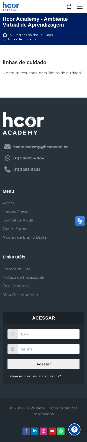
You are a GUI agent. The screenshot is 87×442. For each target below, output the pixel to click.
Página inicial (6, 35)
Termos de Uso (16, 269)
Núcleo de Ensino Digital (25, 237)
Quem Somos (15, 228)
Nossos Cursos (16, 211)
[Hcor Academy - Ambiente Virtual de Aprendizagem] (11, 6)
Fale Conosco (15, 286)
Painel (8, 203)
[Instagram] (43, 431)
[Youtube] (52, 431)
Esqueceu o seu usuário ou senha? (34, 376)
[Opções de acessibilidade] (74, 429)
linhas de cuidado (22, 39)
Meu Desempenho (20, 294)
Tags (49, 35)
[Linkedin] (34, 431)
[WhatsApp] (61, 431)
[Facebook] (26, 431)
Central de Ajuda (18, 220)
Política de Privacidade (23, 277)
